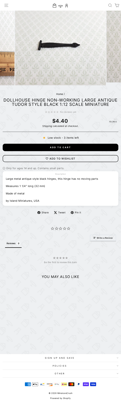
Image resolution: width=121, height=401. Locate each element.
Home (59, 94)
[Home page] (60, 5)
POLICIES (60, 366)
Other (60, 373)
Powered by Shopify (60, 398)
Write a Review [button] (105, 237)
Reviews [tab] (11, 243)
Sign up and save (60, 358)
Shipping (47, 126)
